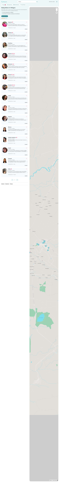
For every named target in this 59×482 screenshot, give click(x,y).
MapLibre (51, 480)
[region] (44, 244)
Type (4, 4)
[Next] (17, 180)
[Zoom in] (57, 9)
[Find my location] (57, 13)
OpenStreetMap (55, 480)
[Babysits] (4, 2)
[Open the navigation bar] (57, 2)
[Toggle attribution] (57, 480)
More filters (23, 4)
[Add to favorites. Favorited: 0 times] (26, 22)
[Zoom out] (57, 10)
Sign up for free (4, 16)
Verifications (16, 4)
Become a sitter (52, 1)
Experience (10, 4)
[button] (38, 245)
